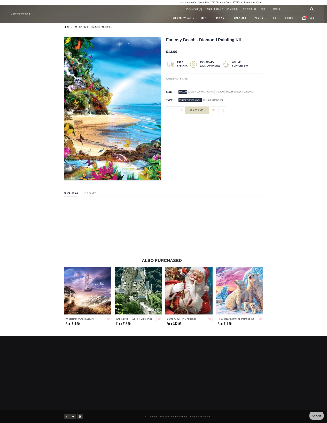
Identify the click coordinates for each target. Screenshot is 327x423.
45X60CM (219, 92)
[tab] (71, 193)
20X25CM (183, 92)
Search (312, 9)
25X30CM (192, 92)
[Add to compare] (222, 110)
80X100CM (238, 92)
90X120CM (248, 92)
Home (66, 26)
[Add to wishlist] (213, 110)
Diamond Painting (20, 13)
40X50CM (210, 92)
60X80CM (229, 92)
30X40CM (201, 92)
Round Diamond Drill (214, 100)
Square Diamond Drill (190, 100)
